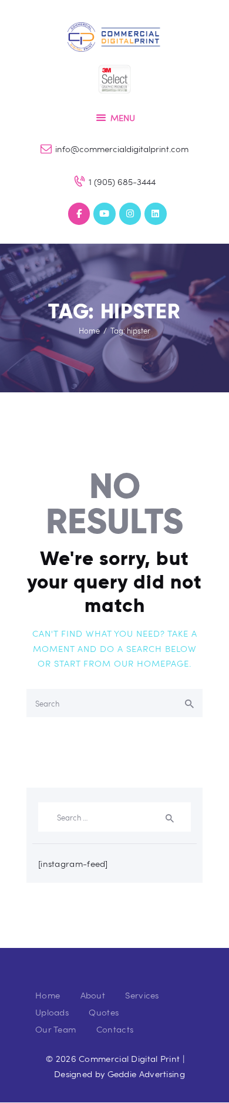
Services (142, 995)
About (93, 995)
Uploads (52, 1012)
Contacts (114, 1029)
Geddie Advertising (146, 1074)
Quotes (104, 1012)
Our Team (55, 1029)
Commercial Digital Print (129, 1058)
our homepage (151, 663)
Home (89, 330)
